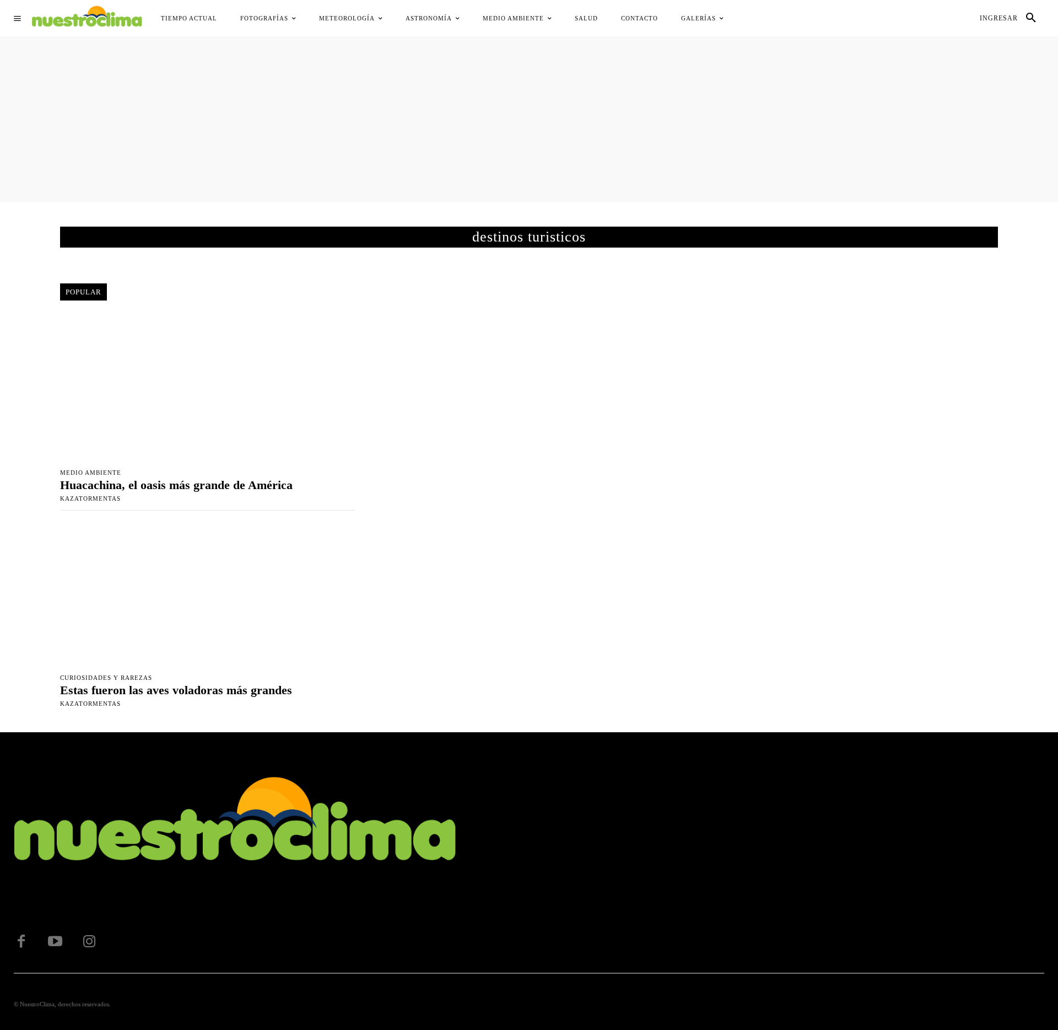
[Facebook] (21, 942)
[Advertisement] (529, 119)
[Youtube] (55, 942)
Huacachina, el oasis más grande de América (176, 485)
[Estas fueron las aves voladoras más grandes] (207, 594)
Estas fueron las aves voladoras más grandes (176, 690)
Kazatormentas (90, 498)
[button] (1031, 18)
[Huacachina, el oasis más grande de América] (207, 389)
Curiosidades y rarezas (106, 678)
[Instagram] (89, 942)
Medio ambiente (90, 473)
